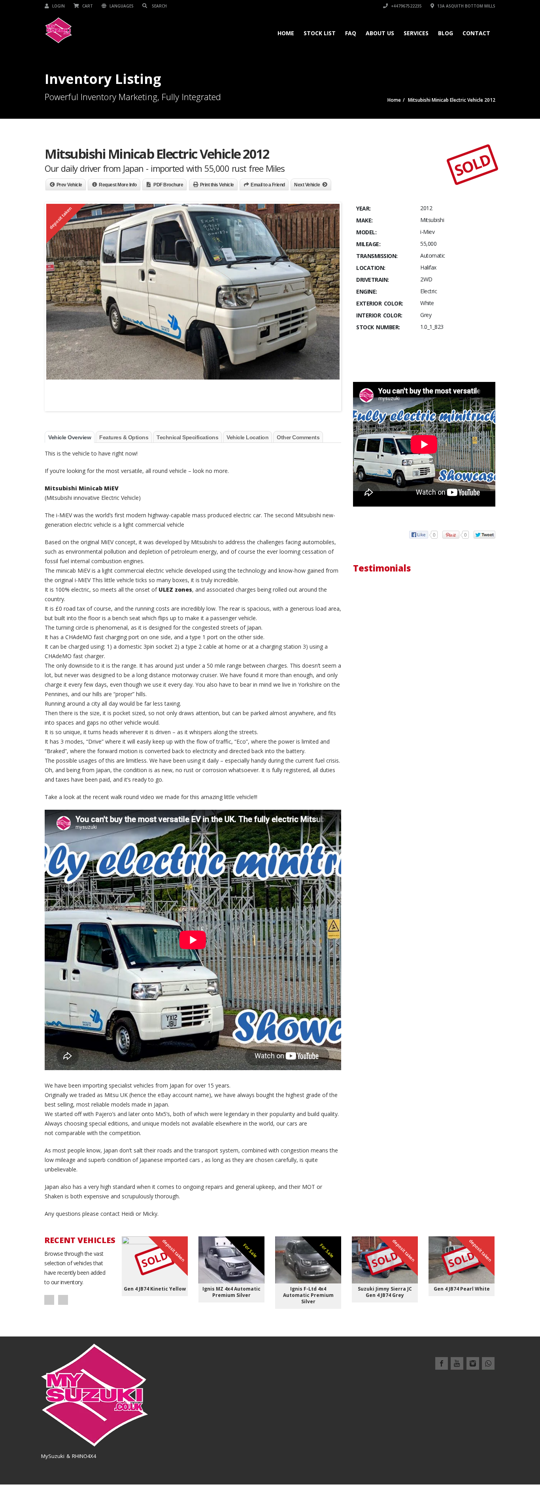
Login (58, 6)
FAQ (350, 33)
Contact (476, 33)
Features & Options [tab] (123, 437)
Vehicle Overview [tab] (69, 437)
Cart (87, 6)
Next (63, 1300)
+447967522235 (406, 6)
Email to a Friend (268, 185)
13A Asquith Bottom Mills (465, 6)
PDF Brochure (168, 185)
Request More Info (118, 185)
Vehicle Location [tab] (247, 437)
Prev (49, 1300)
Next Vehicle (307, 185)
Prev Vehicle (69, 185)
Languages (121, 6)
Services (416, 33)
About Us (380, 33)
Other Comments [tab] (298, 437)
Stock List (320, 33)
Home (286, 33)
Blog (445, 33)
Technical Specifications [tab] (187, 437)
